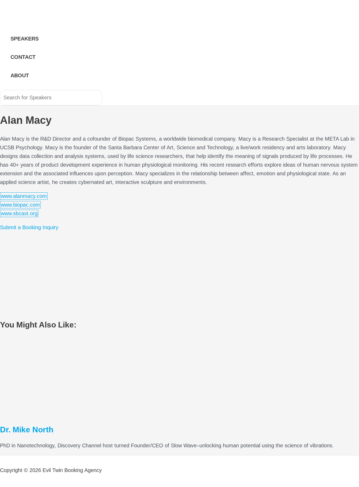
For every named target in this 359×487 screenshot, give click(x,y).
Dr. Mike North (26, 429)
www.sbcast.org (19, 213)
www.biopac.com (20, 205)
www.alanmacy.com (24, 196)
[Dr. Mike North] (52, 413)
